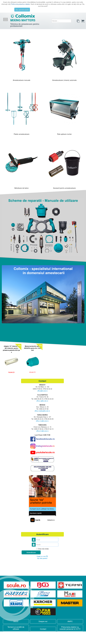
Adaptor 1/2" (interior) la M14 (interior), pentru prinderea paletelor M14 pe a (11, 349)
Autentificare (31, 552)
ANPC (70, 621)
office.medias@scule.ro (42, 411)
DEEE (15, 621)
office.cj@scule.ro (42, 401)
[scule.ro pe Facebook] (42, 439)
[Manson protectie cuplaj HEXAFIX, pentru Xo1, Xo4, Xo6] (32, 361)
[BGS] (43, 585)
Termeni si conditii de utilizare (16, 628)
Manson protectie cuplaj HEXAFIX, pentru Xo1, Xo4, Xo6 (32, 348)
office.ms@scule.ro (42, 421)
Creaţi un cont (41, 556)
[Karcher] (43, 603)
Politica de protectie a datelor (20, 4)
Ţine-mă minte (43, 549)
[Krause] (16, 603)
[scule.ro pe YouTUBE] (42, 452)
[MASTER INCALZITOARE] (70, 603)
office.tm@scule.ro (42, 431)
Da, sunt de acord (22, 9)
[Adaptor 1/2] (11, 361)
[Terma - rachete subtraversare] (70, 585)
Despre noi (43, 621)
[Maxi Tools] (70, 594)
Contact (43, 629)
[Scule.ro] (16, 585)
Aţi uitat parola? (42, 558)
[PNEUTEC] (16, 594)
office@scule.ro (42, 391)
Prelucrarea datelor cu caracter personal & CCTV (70, 628)
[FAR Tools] (43, 611)
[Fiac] (43, 594)
